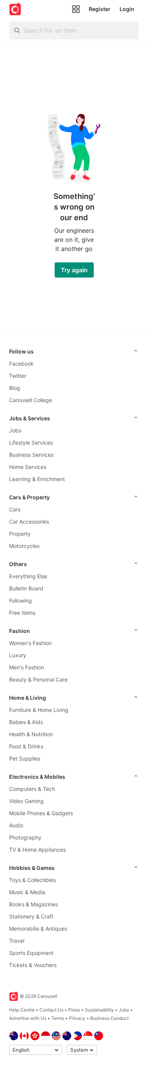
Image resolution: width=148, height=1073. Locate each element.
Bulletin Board (26, 588)
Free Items (22, 612)
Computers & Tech (32, 789)
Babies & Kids (26, 722)
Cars (14, 509)
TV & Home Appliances (37, 849)
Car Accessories (29, 521)
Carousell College (30, 400)
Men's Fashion (26, 667)
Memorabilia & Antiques (38, 928)
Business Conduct (109, 1018)
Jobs (15, 430)
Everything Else (28, 576)
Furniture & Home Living (38, 710)
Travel (16, 940)
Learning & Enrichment (37, 479)
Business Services (31, 454)
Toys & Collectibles (32, 880)
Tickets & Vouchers (33, 965)
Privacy (77, 1018)
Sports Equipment (31, 953)
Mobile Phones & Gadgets (41, 813)
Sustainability (99, 1010)
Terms (57, 1018)
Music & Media (27, 892)
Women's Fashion (30, 643)
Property (20, 533)
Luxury (17, 655)
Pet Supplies (24, 758)
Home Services (27, 467)
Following (20, 600)
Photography (25, 837)
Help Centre (22, 1010)
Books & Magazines (33, 904)
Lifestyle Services (31, 442)
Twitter (17, 375)
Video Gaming (26, 801)
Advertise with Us (27, 1018)
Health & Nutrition (31, 734)
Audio (16, 825)
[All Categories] (76, 9)
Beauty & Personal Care (38, 679)
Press (74, 1010)
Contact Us (51, 1010)
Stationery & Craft (31, 916)
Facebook (21, 363)
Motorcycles (24, 546)
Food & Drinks (26, 746)
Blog (14, 388)
